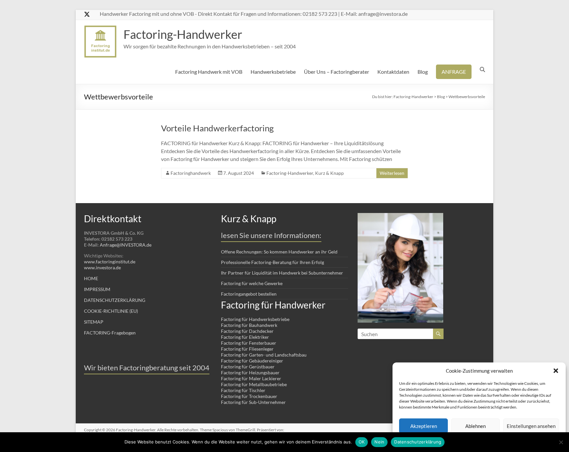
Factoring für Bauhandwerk (249, 325)
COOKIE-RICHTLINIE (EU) (111, 311)
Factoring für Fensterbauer (248, 343)
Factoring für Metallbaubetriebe (254, 384)
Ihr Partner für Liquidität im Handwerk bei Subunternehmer (282, 273)
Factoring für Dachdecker (247, 331)
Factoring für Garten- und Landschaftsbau (264, 355)
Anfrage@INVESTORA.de (125, 245)
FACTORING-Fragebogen (110, 332)
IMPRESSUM (97, 289)
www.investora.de (102, 267)
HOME (91, 278)
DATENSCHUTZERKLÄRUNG (114, 300)
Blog (423, 71)
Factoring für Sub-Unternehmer (253, 402)
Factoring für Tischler (243, 390)
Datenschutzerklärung (417, 441)
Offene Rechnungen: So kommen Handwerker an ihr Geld (279, 251)
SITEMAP (93, 322)
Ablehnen (475, 426)
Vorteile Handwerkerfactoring (217, 128)
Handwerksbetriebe (273, 71)
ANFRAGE (454, 71)
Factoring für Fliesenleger (247, 349)
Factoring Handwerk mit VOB (208, 71)
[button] (556, 370)
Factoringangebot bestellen (249, 294)
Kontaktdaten (393, 71)
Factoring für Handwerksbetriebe (255, 319)
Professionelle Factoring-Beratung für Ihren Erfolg (272, 262)
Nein (379, 441)
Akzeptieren (423, 426)
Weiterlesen (392, 173)
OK (362, 441)
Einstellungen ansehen (531, 426)
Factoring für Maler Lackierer (251, 378)
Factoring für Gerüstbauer (248, 366)
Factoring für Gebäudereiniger (252, 360)
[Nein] (560, 442)
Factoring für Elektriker (245, 337)
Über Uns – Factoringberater (336, 71)
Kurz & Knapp (329, 173)
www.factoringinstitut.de (109, 261)
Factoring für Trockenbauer (249, 396)
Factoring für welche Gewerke (252, 283)
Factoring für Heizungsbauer (250, 372)
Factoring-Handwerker (182, 34)
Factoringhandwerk (191, 173)
